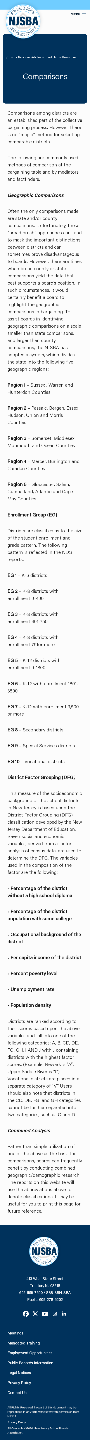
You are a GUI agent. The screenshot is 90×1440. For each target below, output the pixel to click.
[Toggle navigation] (83, 14)
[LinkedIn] (64, 1313)
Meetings (15, 1333)
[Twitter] (35, 1313)
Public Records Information (30, 1362)
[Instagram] (55, 1313)
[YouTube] (45, 1313)
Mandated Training (23, 1343)
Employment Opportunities (29, 1352)
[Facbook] (26, 1313)
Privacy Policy (19, 1382)
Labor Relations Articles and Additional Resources (42, 57)
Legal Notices (19, 1372)
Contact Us (16, 1392)
